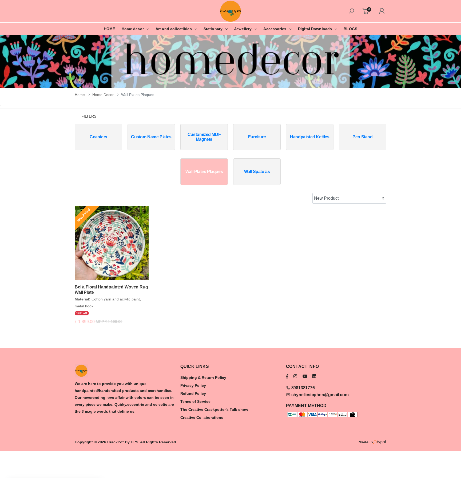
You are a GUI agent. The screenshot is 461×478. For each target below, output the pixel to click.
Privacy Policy (193, 385)
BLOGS (350, 29)
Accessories (274, 29)
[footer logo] (125, 370)
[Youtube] (305, 376)
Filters (88, 116)
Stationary (213, 29)
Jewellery (243, 29)
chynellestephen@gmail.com (319, 394)
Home (80, 95)
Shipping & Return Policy (203, 377)
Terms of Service (195, 401)
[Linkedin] (314, 376)
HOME (109, 29)
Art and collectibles (174, 29)
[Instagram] (295, 376)
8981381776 (302, 387)
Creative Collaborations (201, 417)
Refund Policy (193, 393)
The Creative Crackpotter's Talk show (214, 409)
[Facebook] (287, 376)
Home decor (133, 29)
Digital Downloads (315, 29)
